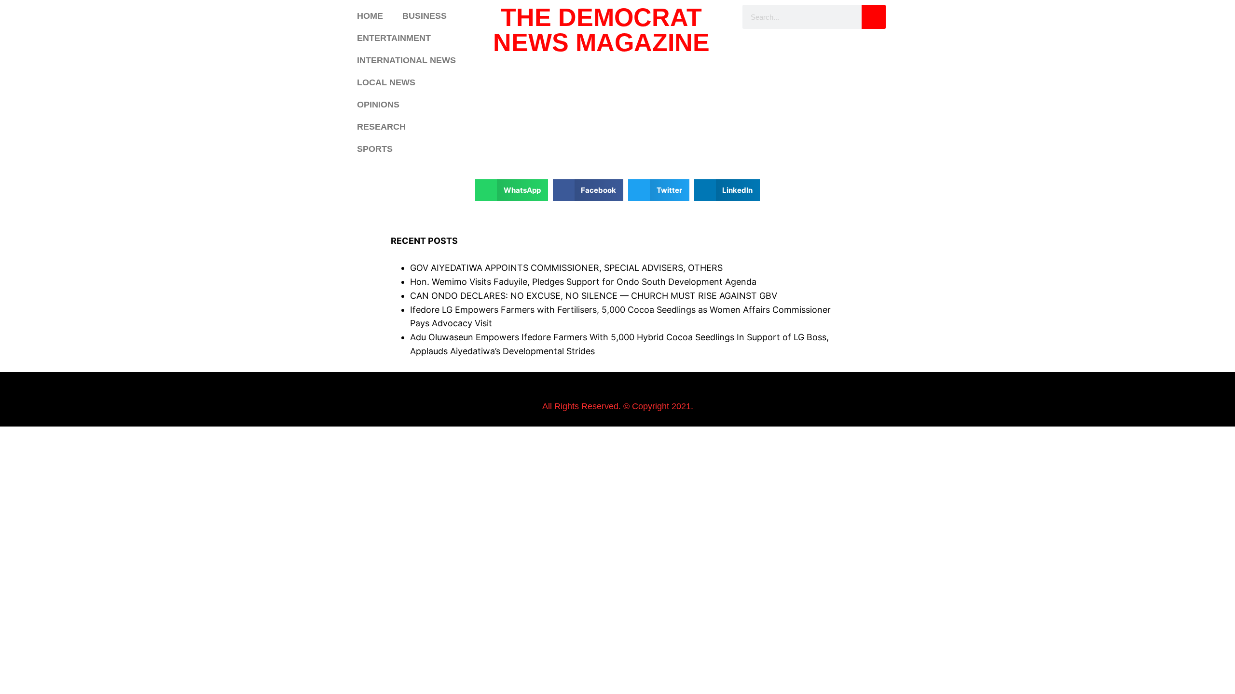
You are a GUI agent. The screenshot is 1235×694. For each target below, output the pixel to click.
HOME (370, 16)
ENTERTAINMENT (394, 38)
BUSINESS (424, 16)
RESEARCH (381, 127)
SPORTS (375, 149)
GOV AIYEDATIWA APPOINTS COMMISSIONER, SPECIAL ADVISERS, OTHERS (566, 268)
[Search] (874, 17)
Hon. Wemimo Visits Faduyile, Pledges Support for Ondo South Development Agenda (583, 282)
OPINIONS (378, 104)
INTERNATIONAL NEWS (406, 60)
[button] (511, 190)
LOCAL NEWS (386, 82)
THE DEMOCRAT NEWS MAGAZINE (601, 29)
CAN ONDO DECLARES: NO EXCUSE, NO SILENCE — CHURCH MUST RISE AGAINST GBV (593, 296)
